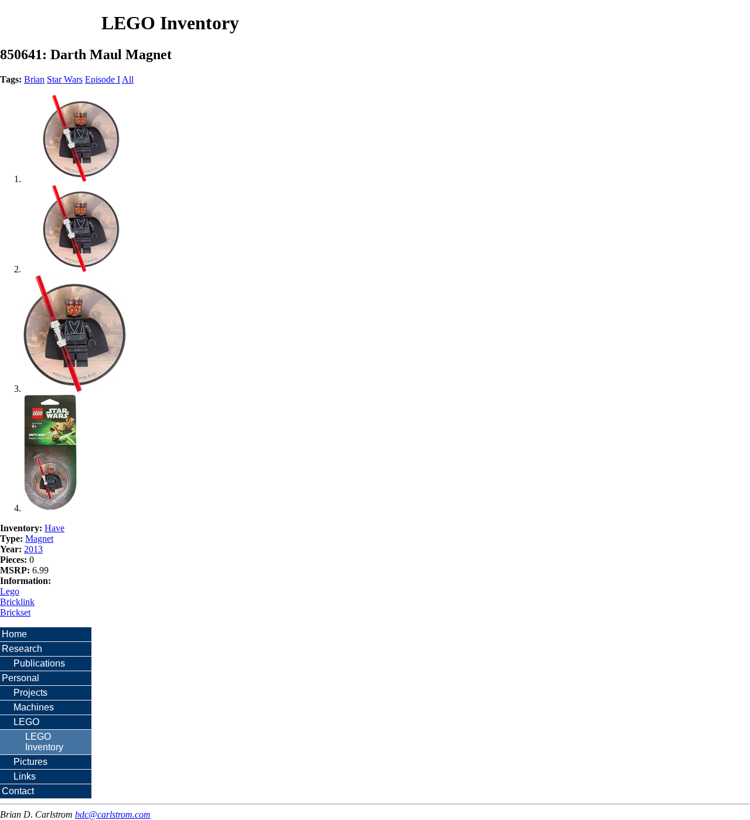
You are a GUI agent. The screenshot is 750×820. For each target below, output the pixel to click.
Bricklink (17, 602)
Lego (9, 591)
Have (54, 528)
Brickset (15, 612)
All (128, 79)
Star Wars (65, 79)
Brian (34, 79)
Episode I (102, 79)
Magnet (39, 539)
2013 (33, 549)
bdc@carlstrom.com (113, 814)
